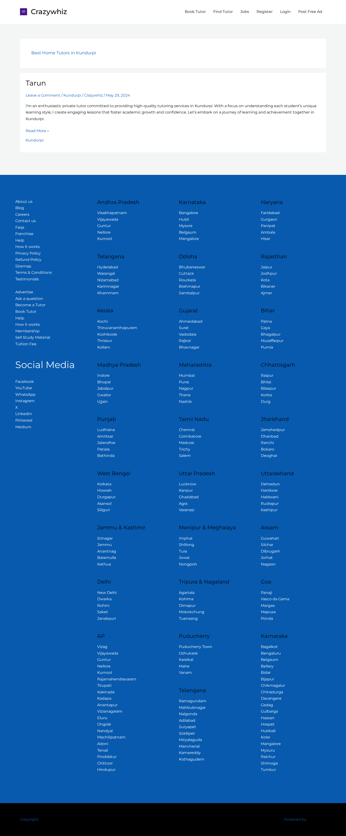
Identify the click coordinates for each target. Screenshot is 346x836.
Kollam (103, 347)
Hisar (265, 238)
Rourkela (187, 280)
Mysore (186, 226)
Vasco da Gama (275, 599)
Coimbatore (190, 436)
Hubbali (268, 731)
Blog (19, 208)
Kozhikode (107, 334)
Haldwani (269, 497)
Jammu (104, 544)
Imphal (185, 538)
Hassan (267, 718)
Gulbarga (269, 711)
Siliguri (103, 510)
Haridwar (269, 490)
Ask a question (29, 298)
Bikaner (268, 286)
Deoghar (269, 455)
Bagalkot (269, 646)
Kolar (265, 737)
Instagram (25, 401)
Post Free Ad (310, 11)
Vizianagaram (109, 711)
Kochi (102, 321)
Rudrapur (270, 503)
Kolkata (104, 484)
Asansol (104, 503)
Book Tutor (195, 11)
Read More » (37, 130)
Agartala (186, 592)
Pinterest (24, 420)
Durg (265, 401)
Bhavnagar (189, 347)
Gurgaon (269, 219)
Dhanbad (269, 436)
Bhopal (104, 382)
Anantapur (107, 705)
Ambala (268, 232)
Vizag (102, 646)
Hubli (184, 219)
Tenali (102, 750)
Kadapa (104, 698)
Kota (265, 280)
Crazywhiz (49, 11)
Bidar (266, 672)
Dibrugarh (270, 551)
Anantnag (106, 551)
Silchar (267, 544)
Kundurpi (72, 95)
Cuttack (186, 273)
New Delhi (107, 592)
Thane (185, 395)
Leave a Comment (43, 95)
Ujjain (102, 401)
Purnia (267, 347)
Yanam (185, 672)
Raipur (267, 375)
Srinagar (105, 538)
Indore (103, 375)
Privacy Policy (28, 253)
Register (265, 11)
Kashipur (269, 510)
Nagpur (186, 388)
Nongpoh (188, 564)
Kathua (104, 564)
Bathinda (106, 455)
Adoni (102, 744)
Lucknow (187, 484)
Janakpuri (106, 618)
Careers (22, 214)
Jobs (244, 11)
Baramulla (106, 557)
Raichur (268, 756)
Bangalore (188, 213)
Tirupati (104, 685)
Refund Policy (28, 259)
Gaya (265, 328)
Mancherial (189, 746)
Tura (183, 551)
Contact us (25, 221)
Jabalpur (105, 388)
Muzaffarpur (272, 340)
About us (23, 201)
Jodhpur (269, 273)
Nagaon (268, 564)
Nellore (104, 232)
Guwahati (270, 538)
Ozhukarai (188, 653)
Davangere (271, 698)
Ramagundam (192, 701)
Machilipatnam (111, 737)
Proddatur (107, 756)
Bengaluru (271, 653)
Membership (27, 331)
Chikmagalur (273, 685)
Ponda (267, 618)
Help (19, 240)
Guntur (104, 226)
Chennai (187, 430)
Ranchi (267, 442)
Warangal (106, 273)
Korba (266, 395)
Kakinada (106, 692)
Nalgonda (188, 714)
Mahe (184, 666)
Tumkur (268, 769)
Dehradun (270, 484)
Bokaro (267, 449)
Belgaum (187, 232)
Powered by (295, 819)
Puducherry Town (195, 646)
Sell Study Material (32, 337)
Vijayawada (107, 219)
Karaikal (186, 659)
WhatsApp (25, 394)
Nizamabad (108, 280)
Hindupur (106, 769)
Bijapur (267, 679)
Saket (102, 612)
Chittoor (105, 763)
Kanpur (186, 490)
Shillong (186, 544)
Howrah (104, 490)
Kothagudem (191, 759)
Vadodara (187, 334)
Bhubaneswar (192, 267)
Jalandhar (106, 442)
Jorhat (267, 557)
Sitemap (23, 266)
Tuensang (188, 618)
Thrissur (104, 340)
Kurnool (104, 238)
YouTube (23, 388)
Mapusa (268, 612)
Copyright (29, 819)
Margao (268, 605)
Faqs (19, 227)
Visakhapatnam (112, 213)
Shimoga (269, 763)
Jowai (184, 557)
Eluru (102, 718)
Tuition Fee (25, 344)
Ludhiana (106, 430)
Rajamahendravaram (116, 679)
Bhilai (266, 382)
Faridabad (270, 213)
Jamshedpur (273, 430)
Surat (184, 328)
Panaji (266, 592)
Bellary (267, 666)
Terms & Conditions (33, 272)
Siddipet (187, 733)
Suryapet (187, 727)
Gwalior (104, 395)
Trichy (184, 449)
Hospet (268, 724)
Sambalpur (189, 293)
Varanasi (186, 510)
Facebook (24, 381)
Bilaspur (268, 388)
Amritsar (105, 436)
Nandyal (105, 731)
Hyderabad (107, 267)
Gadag (267, 705)
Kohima (186, 599)
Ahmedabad (190, 321)
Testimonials (27, 279)
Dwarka (104, 599)
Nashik (185, 401)
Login (285, 11)
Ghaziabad (189, 497)
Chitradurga (272, 692)
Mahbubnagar (192, 707)
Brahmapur (189, 286)
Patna (266, 321)
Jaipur (266, 267)
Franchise (24, 234)
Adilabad (187, 720)
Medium (23, 427)
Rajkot (185, 340)
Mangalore (189, 238)
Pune (184, 382)
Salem (185, 455)
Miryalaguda (190, 740)
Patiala (103, 449)
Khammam (108, 293)
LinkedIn (23, 414)
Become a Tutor (30, 305)
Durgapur (106, 497)
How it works (27, 246)
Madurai (186, 442)
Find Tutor (223, 11)
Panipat (268, 226)
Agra (183, 503)
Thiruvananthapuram (117, 328)
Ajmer (266, 293)
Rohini (103, 605)
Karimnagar (108, 286)
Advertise (24, 292)
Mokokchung (191, 612)
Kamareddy (190, 752)
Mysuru (268, 750)
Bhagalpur (271, 334)
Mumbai (187, 375)
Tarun (36, 83)
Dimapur (187, 605)
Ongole (104, 724)
